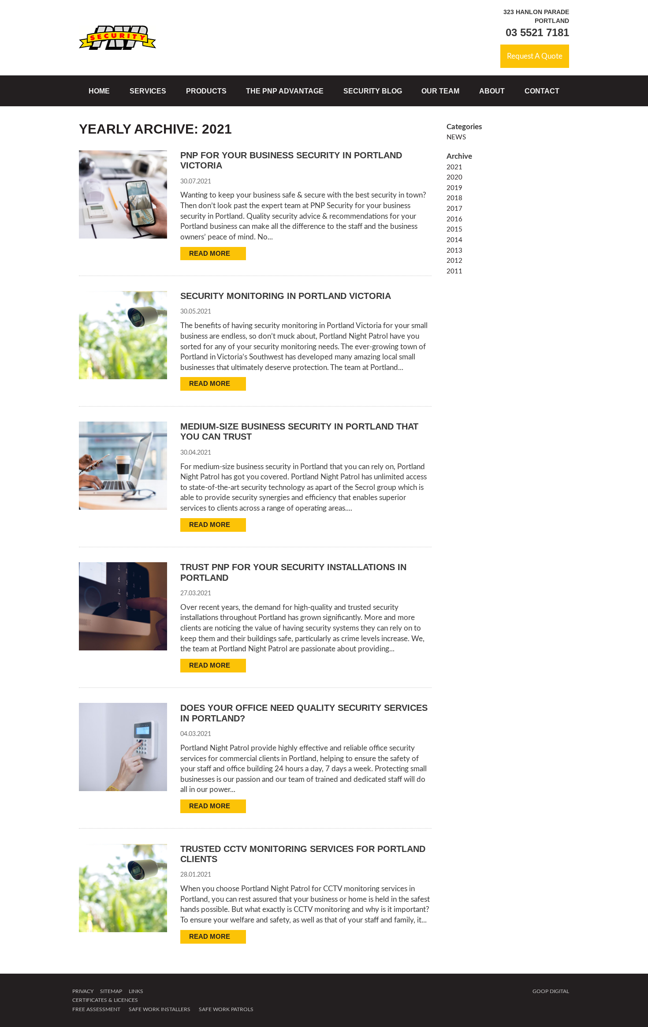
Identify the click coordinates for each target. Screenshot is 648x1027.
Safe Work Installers (159, 1009)
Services (148, 91)
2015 (454, 229)
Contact (542, 91)
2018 (454, 198)
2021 (454, 167)
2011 (454, 271)
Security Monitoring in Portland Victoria (285, 296)
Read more (210, 253)
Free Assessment (96, 1009)
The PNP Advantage (285, 91)
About (492, 91)
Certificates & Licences (105, 1000)
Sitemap (111, 991)
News (456, 137)
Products (206, 91)
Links (136, 991)
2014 (454, 240)
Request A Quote (534, 56)
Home (99, 91)
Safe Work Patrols (226, 1009)
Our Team (440, 91)
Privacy (82, 991)
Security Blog (372, 91)
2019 (454, 188)
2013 (454, 250)
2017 (454, 208)
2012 (454, 261)
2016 (454, 219)
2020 (454, 177)
